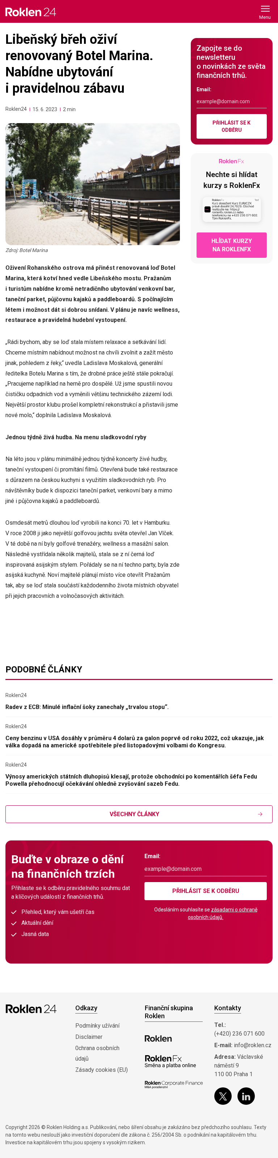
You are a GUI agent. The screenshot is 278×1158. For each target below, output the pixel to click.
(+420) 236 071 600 (239, 1033)
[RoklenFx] (170, 1061)
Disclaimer (88, 1036)
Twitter (223, 1096)
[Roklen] (158, 1038)
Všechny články (134, 814)
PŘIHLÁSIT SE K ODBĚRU (231, 126)
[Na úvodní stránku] (30, 12)
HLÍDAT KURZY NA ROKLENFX (231, 245)
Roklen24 (16, 109)
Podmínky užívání (97, 1025)
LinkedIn (246, 1096)
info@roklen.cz (252, 1045)
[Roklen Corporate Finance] (174, 1084)
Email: (204, 89)
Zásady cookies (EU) (101, 1069)
